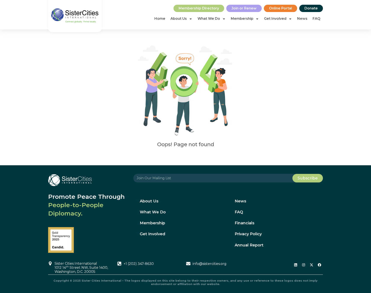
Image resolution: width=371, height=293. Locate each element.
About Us (178, 19)
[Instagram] (303, 264)
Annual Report (249, 245)
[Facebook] (319, 264)
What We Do (209, 19)
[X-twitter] (311, 264)
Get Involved (275, 19)
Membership (242, 19)
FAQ (316, 19)
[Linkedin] (295, 264)
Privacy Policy (248, 234)
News (302, 19)
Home (159, 19)
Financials (244, 223)
